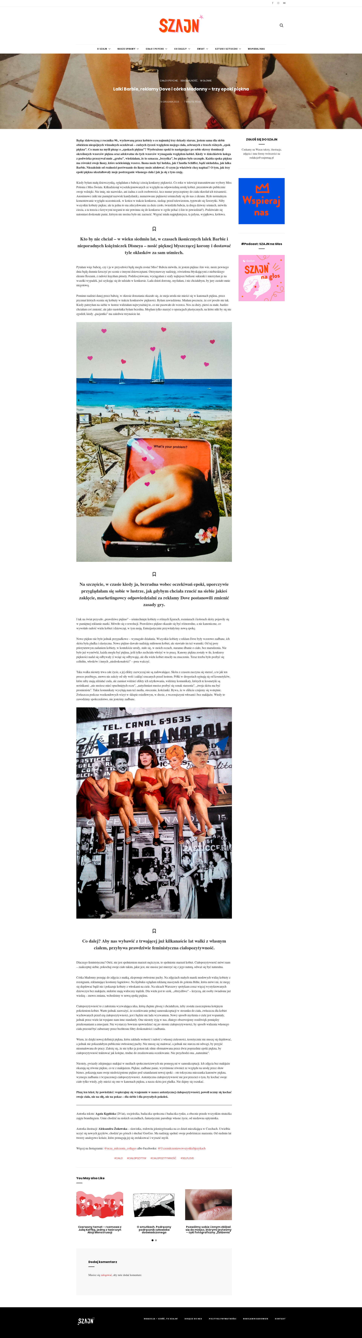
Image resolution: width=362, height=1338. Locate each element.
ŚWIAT (201, 49)
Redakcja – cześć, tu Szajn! (161, 1319)
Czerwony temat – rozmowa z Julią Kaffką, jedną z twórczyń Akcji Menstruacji (99, 1229)
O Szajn (102, 49)
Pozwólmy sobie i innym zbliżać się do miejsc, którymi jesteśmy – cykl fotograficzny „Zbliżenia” (209, 1229)
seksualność (189, 80)
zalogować (106, 1275)
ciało (119, 1158)
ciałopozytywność (164, 1158)
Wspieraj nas (256, 49)
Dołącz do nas (193, 1319)
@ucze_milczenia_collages (120, 1148)
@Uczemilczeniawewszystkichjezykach (182, 1148)
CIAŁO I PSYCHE (155, 49)
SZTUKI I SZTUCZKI (226, 49)
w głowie (206, 80)
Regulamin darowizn (255, 1319)
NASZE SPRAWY (126, 49)
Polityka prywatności (222, 1319)
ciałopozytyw (137, 1158)
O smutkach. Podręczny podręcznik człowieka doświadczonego (154, 1229)
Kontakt (280, 1319)
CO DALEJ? (180, 49)
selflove (188, 1158)
